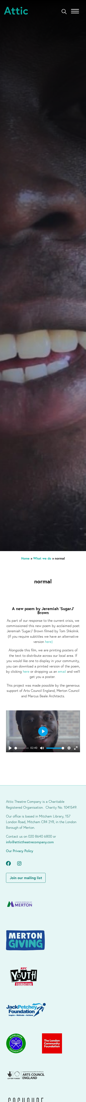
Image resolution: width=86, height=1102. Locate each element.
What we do (42, 558)
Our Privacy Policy (19, 850)
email (62, 671)
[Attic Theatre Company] (16, 11)
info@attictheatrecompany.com (30, 842)
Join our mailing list (26, 877)
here (48, 641)
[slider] (21, 748)
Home (25, 558)
